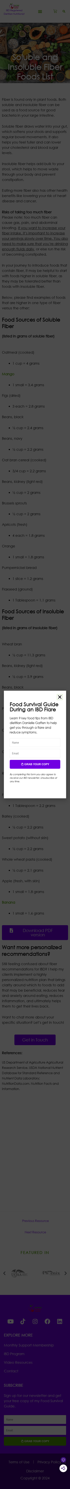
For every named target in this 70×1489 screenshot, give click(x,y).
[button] (59, 697)
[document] (35, 744)
